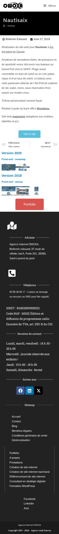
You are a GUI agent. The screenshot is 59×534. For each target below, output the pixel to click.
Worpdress (43, 108)
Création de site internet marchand (29, 471)
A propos (15, 457)
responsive (18, 116)
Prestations (16, 462)
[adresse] (12, 226)
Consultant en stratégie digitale (28, 481)
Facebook (29, 499)
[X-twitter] (38, 390)
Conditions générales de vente (29, 435)
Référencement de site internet (27, 476)
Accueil (16, 416)
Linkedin (29, 503)
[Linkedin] (29, 390)
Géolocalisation (21, 440)
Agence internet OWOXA (29, 524)
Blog (14, 426)
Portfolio (11, 26)
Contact (16, 421)
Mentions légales (22, 430)
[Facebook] (20, 390)
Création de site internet (23, 467)
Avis (26, 508)
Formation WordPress (22, 486)
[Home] (4, 26)
